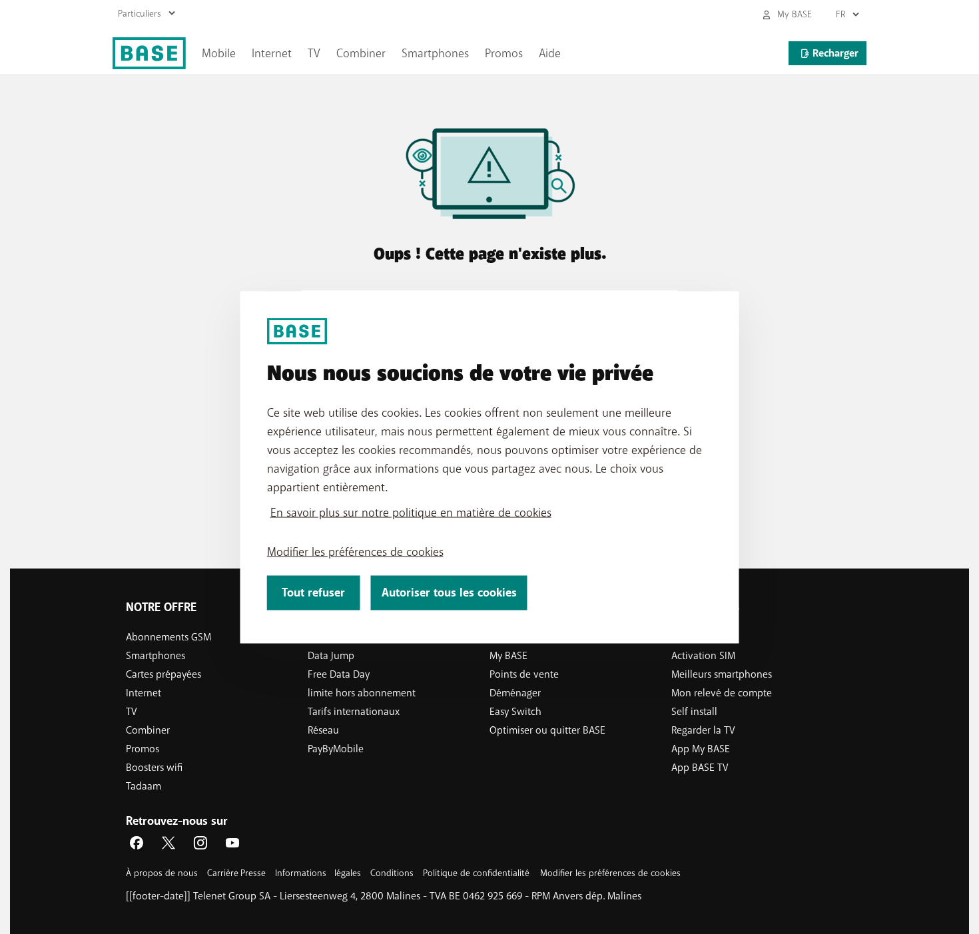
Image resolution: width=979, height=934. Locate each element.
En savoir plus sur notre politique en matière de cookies (410, 512)
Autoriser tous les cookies (449, 592)
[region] (489, 467)
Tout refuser (313, 592)
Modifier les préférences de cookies (355, 551)
